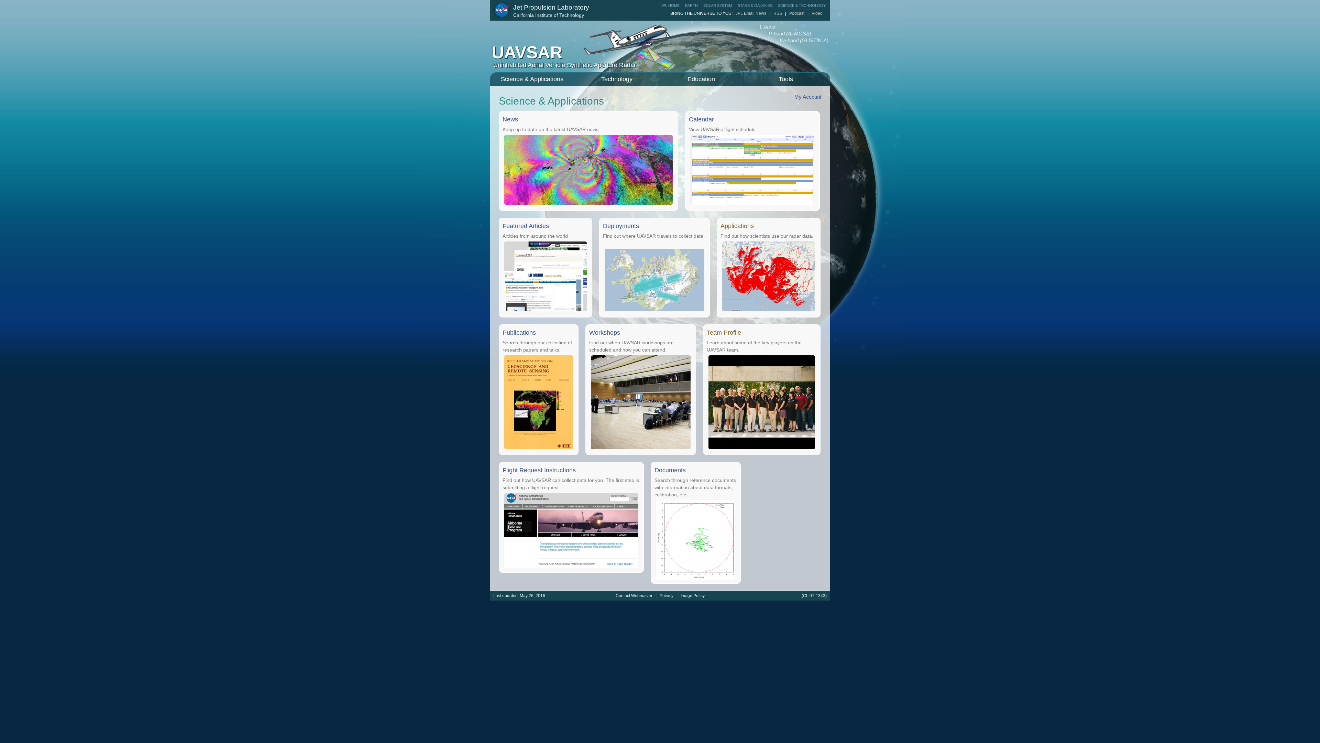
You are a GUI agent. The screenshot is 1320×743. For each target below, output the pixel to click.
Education (701, 79)
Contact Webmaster (634, 595)
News (510, 119)
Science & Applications (532, 79)
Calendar (701, 119)
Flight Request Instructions (539, 470)
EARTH (691, 5)
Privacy (667, 595)
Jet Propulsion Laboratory (551, 7)
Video (817, 13)
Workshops (604, 332)
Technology (616, 79)
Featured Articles (526, 226)
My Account (807, 97)
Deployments (621, 226)
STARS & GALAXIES (755, 5)
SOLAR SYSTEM (717, 5)
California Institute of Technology (548, 15)
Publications (519, 332)
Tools (786, 79)
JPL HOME (670, 5)
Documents (670, 470)
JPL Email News (751, 13)
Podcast (796, 13)
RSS (777, 13)
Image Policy (693, 595)
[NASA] (502, 10)
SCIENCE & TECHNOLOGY (802, 5)
